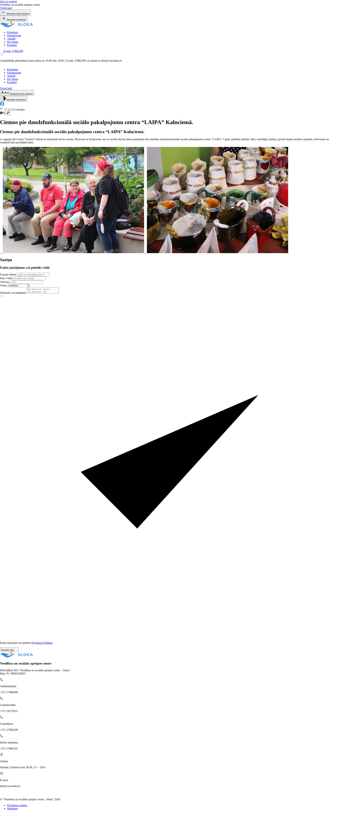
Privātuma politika (17, 805)
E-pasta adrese (8, 274)
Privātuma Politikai (42, 642)
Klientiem (12, 32)
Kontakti (12, 45)
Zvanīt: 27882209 (12, 51)
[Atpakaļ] (2, 109)
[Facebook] (4, 113)
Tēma (3, 285)
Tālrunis (4, 281)
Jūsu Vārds (6, 278)
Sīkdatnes (12, 808)
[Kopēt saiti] (8, 113)
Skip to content (8, 1)
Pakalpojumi (14, 35)
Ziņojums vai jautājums (13, 292)
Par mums (12, 41)
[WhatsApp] (1, 113)
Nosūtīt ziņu (7, 650)
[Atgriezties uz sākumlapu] (16, 26)
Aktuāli (11, 38)
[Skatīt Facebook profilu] (2, 105)
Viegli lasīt (6, 7)
